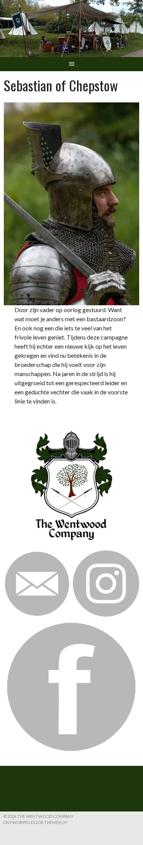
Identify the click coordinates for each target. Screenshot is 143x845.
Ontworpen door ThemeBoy (35, 822)
